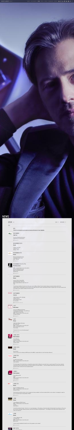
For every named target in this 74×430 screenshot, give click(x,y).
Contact (56, 1)
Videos (45, 1)
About (28, 1)
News (39, 1)
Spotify (66, 1)
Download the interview (18, 302)
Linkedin (64, 1)
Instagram (60, 1)
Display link (16, 240)
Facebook (58, 1)
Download (50, 1)
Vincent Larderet (7, 1)
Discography (34, 1)
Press (42, 1)
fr (72, 1)
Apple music (68, 1)
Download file (16, 290)
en (70, 1)
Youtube (62, 1)
